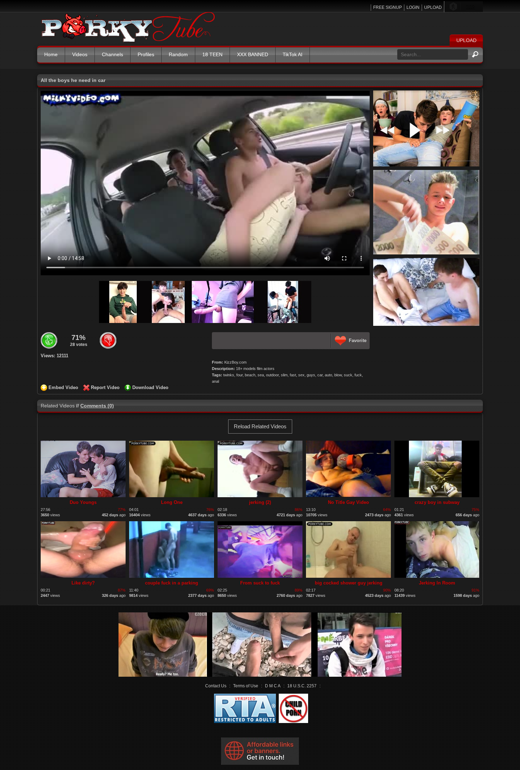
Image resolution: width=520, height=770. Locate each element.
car (320, 375)
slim (284, 375)
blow (338, 375)
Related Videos (58, 405)
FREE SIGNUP (387, 7)
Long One (172, 502)
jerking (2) (260, 502)
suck (348, 375)
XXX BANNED (252, 54)
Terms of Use (245, 685)
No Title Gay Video (348, 502)
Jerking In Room (437, 583)
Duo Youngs (83, 502)
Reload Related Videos (260, 426)
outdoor (272, 375)
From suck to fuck (260, 583)
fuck (358, 375)
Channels (112, 54)
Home (51, 54)
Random (178, 54)
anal (215, 381)
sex (301, 375)
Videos (79, 54)
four (239, 375)
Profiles (146, 54)
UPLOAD (433, 7)
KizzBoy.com (235, 362)
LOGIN (413, 7)
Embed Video (63, 387)
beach (250, 375)
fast (293, 375)
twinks (228, 375)
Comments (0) (97, 405)
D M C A (273, 685)
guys (311, 375)
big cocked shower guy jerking (348, 583)
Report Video (105, 387)
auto (328, 375)
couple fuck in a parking (171, 583)
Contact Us (215, 685)
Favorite (357, 340)
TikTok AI (292, 54)
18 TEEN (212, 54)
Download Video (150, 387)
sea (261, 375)
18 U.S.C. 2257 (302, 685)
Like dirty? (83, 583)
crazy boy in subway (437, 502)
